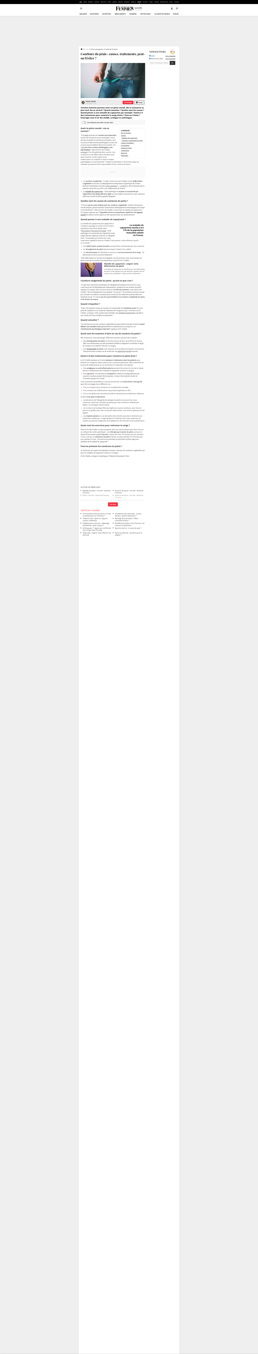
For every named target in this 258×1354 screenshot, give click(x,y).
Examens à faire (126, 148)
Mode (85, 2)
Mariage (127, 2)
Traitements (125, 150)
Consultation (125, 145)
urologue (84, 152)
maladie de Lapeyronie (94, 191)
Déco (109, 2)
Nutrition (106, 14)
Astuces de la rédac (157, 58)
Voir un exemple (170, 56)
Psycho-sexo (145, 14)
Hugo (171, 2)
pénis (86, 135)
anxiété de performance (127, 313)
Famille (133, 2)
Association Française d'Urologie (93, 231)
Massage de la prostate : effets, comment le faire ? (126, 519)
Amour (120, 2)
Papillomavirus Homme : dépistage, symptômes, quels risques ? (96, 524)
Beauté (90, 2)
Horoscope (164, 2)
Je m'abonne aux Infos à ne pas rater (100, 122)
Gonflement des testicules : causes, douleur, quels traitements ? (128, 515)
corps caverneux (111, 186)
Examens (132, 14)
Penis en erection (121, 495)
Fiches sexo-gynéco (97, 49)
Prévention (124, 156)
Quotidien (94, 14)
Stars (151, 2)
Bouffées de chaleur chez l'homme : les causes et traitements (130, 524)
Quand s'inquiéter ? (127, 143)
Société (145, 2)
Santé (139, 2)
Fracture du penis (121, 490)
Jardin (114, 2)
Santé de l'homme (111, 49)
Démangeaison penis (123, 500)
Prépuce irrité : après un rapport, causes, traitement (95, 519)
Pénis (85, 495)
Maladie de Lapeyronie (129, 138)
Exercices (124, 153)
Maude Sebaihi (91, 101)
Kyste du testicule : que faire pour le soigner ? (128, 534)
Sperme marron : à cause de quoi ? (128, 528)
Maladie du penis (89, 490)
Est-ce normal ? (126, 133)
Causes (123, 135)
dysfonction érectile (124, 351)
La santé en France (162, 14)
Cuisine (96, 2)
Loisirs (156, 2)
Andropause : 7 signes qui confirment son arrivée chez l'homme (97, 529)
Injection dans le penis (91, 500)
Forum (176, 2)
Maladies (83, 14)
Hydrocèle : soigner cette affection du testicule (97, 534)
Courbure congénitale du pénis (132, 140)
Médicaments (120, 14)
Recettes (103, 2)
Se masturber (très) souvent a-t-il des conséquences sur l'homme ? (97, 515)
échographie (91, 349)
